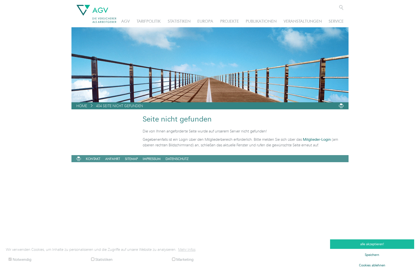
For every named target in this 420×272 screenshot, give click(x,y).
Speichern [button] (372, 255)
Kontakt (93, 158)
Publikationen (261, 21)
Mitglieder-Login (317, 139)
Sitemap (131, 158)
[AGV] (96, 14)
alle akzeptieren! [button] (372, 244)
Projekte (229, 21)
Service (336, 21)
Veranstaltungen (303, 21)
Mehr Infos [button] (186, 249)
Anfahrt (112, 158)
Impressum (152, 158)
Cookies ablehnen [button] (372, 265)
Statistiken (179, 21)
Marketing (184, 259)
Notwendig (21, 259)
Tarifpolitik (149, 21)
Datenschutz (177, 158)
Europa (205, 21)
